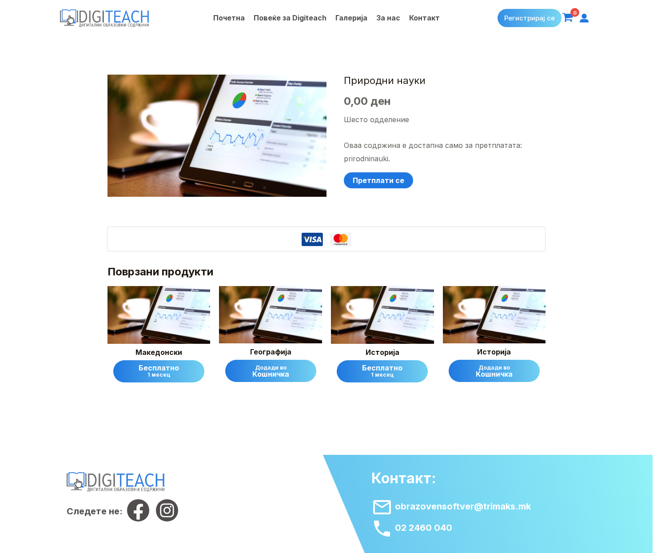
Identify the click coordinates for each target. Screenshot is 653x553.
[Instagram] (167, 510)
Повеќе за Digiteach (290, 18)
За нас (388, 18)
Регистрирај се (529, 18)
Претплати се (378, 180)
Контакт (424, 18)
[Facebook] (138, 510)
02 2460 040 (422, 527)
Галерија (351, 18)
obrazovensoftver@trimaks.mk (462, 506)
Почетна (229, 18)
